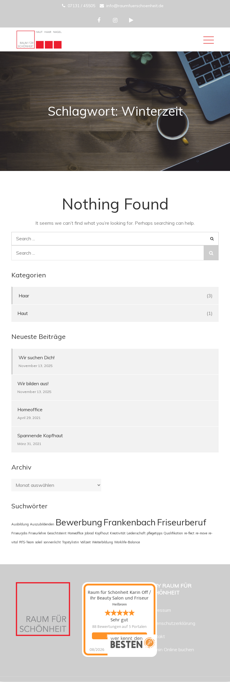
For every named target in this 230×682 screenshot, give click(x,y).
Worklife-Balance (127, 542)
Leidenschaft (136, 533)
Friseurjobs (19, 533)
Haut (22, 313)
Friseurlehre (37, 533)
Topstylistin (70, 542)
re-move (201, 533)
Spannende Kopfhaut (40, 435)
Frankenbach (129, 522)
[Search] (212, 238)
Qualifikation (173, 533)
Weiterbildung (102, 542)
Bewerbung (78, 522)
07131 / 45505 (81, 5)
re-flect (189, 533)
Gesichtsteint (56, 533)
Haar (24, 296)
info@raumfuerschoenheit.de (135, 5)
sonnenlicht (52, 542)
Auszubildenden (42, 524)
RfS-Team (26, 542)
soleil (38, 542)
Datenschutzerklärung (171, 623)
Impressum (159, 610)
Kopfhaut (102, 533)
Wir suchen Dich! (37, 357)
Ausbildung (20, 524)
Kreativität (117, 533)
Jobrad (89, 533)
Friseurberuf (181, 522)
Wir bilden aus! (33, 383)
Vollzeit (85, 542)
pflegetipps (154, 533)
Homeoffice (30, 409)
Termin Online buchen (171, 649)
